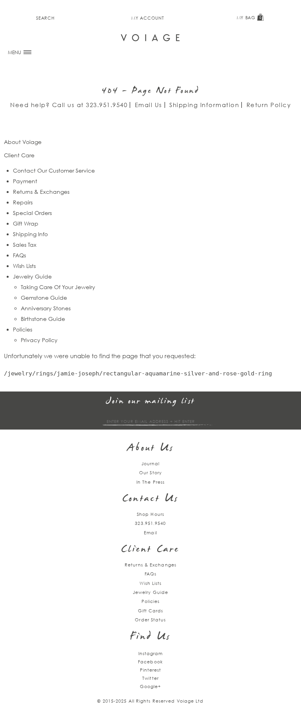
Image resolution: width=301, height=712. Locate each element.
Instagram (150, 653)
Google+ (150, 686)
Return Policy (269, 104)
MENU (15, 52)
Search (45, 17)
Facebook (150, 661)
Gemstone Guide (44, 297)
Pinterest (150, 669)
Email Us (148, 104)
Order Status (150, 619)
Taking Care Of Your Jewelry (58, 287)
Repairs (23, 202)
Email (150, 532)
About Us (150, 448)
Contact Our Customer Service (54, 170)
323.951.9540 (106, 104)
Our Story (150, 472)
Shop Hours (150, 514)
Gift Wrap (25, 223)
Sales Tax (24, 244)
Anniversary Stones (46, 308)
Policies (22, 329)
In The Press (150, 481)
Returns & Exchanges (41, 191)
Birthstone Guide (43, 318)
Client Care (150, 550)
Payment (25, 181)
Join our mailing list (150, 401)
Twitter (150, 678)
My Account (147, 17)
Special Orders (32, 212)
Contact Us (150, 499)
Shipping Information (204, 104)
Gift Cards (150, 610)
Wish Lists (24, 265)
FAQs (19, 255)
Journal (150, 463)
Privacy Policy (39, 340)
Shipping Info (30, 234)
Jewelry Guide (32, 276)
